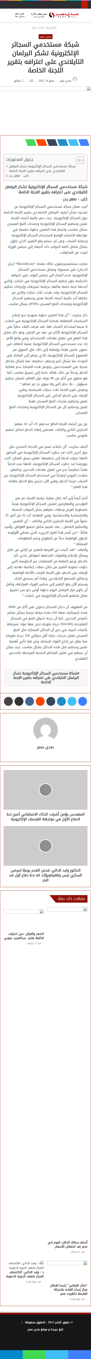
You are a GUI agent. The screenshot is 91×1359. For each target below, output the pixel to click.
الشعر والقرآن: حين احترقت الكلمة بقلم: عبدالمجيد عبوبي (24, 936)
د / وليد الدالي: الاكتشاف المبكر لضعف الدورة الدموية (25, 1274)
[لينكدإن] (61, 142)
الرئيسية (51, 27)
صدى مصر (38, 27)
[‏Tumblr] (50, 142)
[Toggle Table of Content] (78, 160)
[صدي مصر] (45, 15)
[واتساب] (29, 142)
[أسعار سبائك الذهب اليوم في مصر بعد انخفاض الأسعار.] (67, 1072)
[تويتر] (72, 142)
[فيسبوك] (82, 142)
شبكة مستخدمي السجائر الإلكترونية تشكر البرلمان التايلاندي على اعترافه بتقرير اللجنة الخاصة (42, 168)
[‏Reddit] (40, 142)
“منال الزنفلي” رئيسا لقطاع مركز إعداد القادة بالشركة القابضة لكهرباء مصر (68, 1289)
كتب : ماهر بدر (18, 175)
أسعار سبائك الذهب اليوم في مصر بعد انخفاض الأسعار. (67, 1244)
